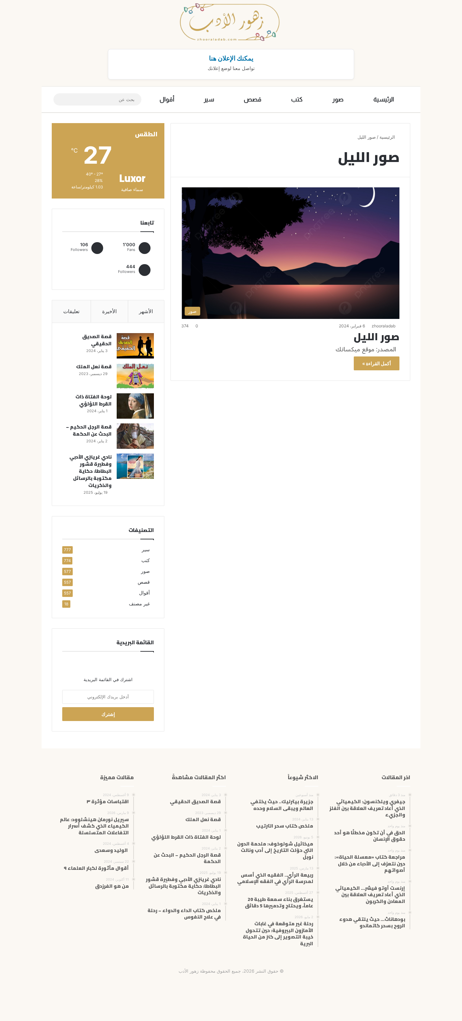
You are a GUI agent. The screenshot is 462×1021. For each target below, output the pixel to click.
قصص (252, 99)
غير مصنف (139, 603)
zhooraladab (383, 325)
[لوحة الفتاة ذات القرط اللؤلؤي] (135, 406)
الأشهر (146, 311)
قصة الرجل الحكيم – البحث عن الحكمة (89, 430)
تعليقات (71, 311)
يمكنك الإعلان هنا (231, 58)
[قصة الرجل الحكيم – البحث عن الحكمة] (135, 436)
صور (338, 99)
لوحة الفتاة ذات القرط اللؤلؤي (93, 400)
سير (209, 99)
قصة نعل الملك (94, 366)
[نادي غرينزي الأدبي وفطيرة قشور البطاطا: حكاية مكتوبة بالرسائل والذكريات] (135, 466)
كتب (297, 99)
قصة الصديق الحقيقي (97, 340)
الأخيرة (109, 311)
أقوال (167, 99)
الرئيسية (383, 99)
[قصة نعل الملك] (135, 376)
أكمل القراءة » (376, 363)
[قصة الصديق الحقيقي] (135, 345)
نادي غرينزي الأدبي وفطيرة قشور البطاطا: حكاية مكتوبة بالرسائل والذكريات (90, 471)
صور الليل (376, 336)
